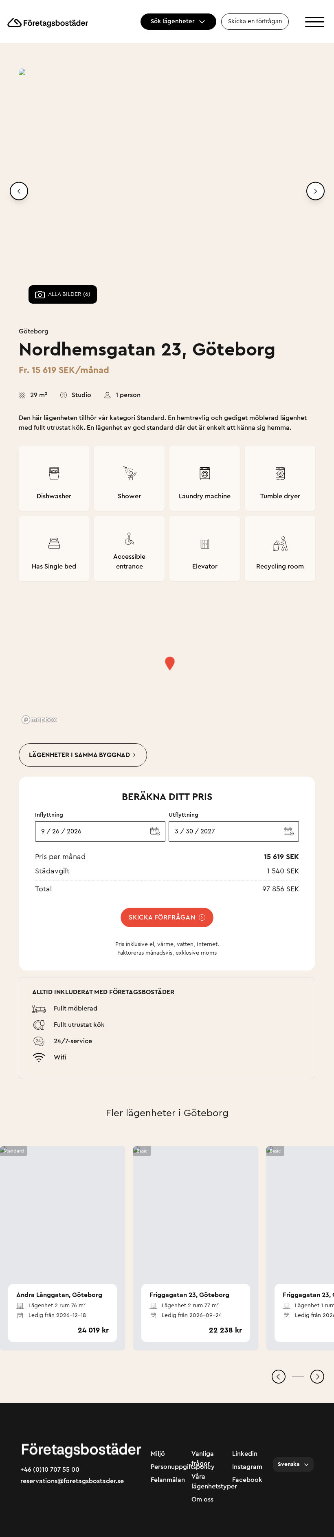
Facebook (247, 1480)
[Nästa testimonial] (317, 1377)
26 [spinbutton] (55, 831)
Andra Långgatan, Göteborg (59, 1295)
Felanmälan (167, 1480)
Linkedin (244, 1453)
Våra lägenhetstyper (207, 1481)
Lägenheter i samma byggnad (79, 755)
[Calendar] (155, 831)
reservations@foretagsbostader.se (72, 1481)
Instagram (247, 1467)
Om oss (202, 1499)
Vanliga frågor (202, 1458)
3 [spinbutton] (176, 831)
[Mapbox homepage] (39, 719)
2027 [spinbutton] (207, 831)
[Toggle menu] (314, 21)
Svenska (289, 1464)
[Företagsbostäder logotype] (47, 22)
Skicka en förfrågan (255, 21)
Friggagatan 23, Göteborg (189, 1295)
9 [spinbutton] (43, 831)
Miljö (158, 1453)
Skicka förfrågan (162, 917)
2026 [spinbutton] (74, 831)
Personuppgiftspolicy (167, 1467)
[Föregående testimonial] (279, 1377)
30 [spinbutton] (189, 831)
